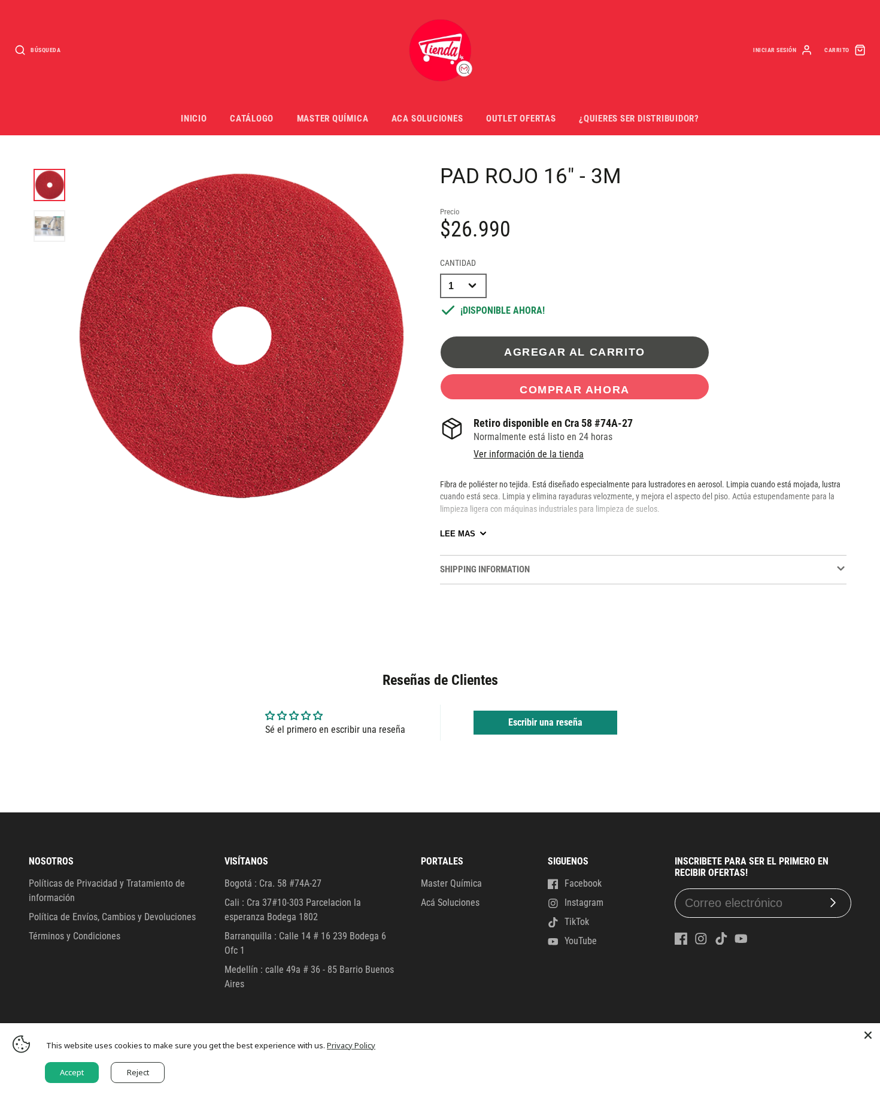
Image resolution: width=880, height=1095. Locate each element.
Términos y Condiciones (74, 936)
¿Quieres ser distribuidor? (639, 118)
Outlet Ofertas (521, 118)
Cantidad (458, 263)
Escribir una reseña (545, 722)
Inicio (194, 118)
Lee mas (457, 533)
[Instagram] (701, 938)
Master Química (333, 118)
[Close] (868, 1035)
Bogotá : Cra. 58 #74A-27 (272, 883)
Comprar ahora (575, 389)
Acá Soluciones (450, 902)
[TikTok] (721, 938)
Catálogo (252, 118)
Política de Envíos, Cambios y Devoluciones (112, 917)
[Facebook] (681, 938)
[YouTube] (741, 938)
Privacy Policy (351, 1045)
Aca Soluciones (427, 118)
